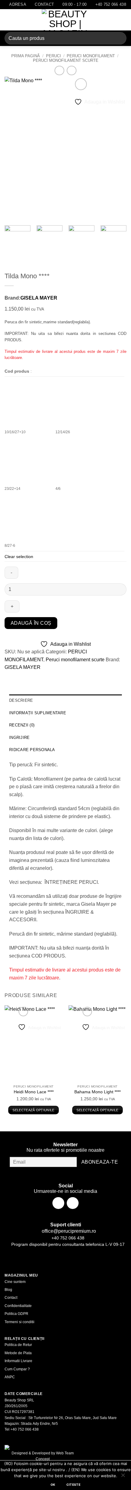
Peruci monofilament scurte (65, 60)
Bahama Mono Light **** (97, 1092)
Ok (53, 1484)
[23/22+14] (27, 460)
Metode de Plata (18, 1353)
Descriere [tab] (21, 700)
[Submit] (119, 38)
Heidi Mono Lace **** (34, 1092)
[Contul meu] (113, 19)
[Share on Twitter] (32, 676)
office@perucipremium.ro (68, 1231)
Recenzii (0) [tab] (21, 725)
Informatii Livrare (18, 1361)
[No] (122, 1477)
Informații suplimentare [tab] (37, 713)
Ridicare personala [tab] (32, 749)
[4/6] (78, 460)
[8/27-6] (27, 517)
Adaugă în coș (31, 623)
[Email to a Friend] (43, 676)
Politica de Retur (18, 1345)
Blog (8, 1290)
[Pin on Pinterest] (54, 676)
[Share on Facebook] (21, 676)
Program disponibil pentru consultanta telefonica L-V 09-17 (67, 1244)
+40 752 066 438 (67, 1237)
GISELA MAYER (38, 297)
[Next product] (59, 70)
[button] (8, 19)
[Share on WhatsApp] (10, 676)
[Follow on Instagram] (73, 1203)
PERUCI (53, 56)
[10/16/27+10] (27, 404)
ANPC (10, 1377)
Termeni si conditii (19, 1322)
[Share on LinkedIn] (65, 676)
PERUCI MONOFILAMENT (91, 56)
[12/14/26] (78, 404)
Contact (11, 1297)
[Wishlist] (103, 19)
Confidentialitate (18, 1306)
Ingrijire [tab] (19, 737)
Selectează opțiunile (33, 1110)
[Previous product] (71, 70)
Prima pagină (25, 56)
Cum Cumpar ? (17, 1369)
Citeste (73, 1484)
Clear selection (19, 556)
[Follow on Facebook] (58, 1203)
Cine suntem (15, 1282)
